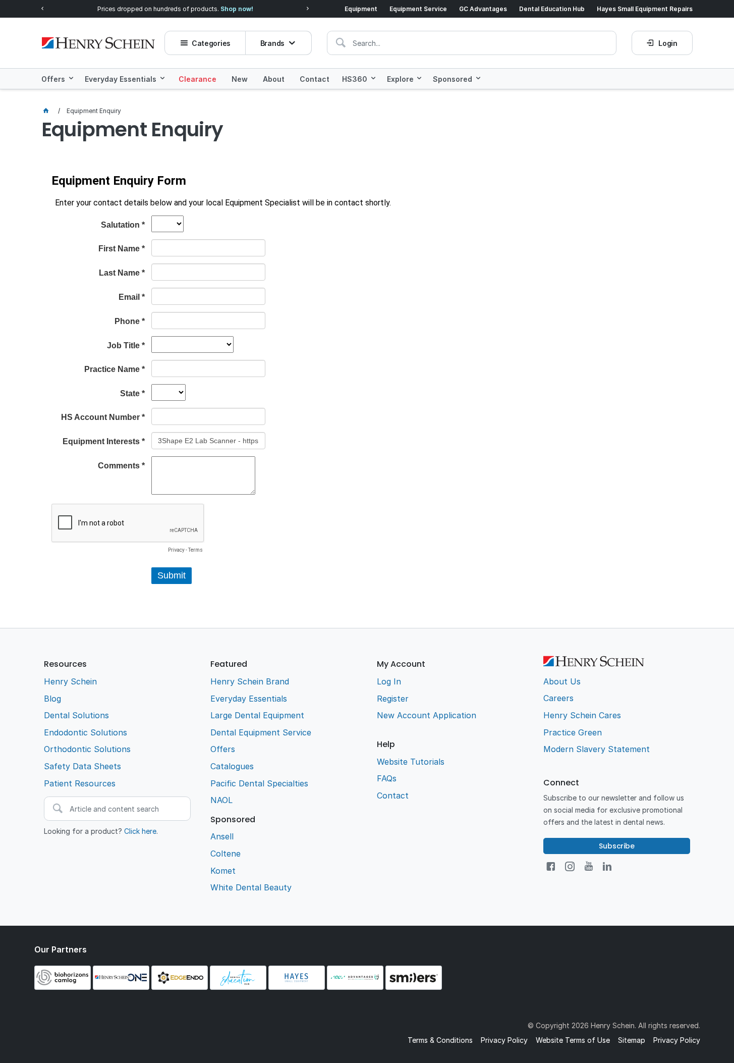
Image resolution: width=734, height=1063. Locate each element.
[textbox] (471, 43)
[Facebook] (550, 866)
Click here (140, 831)
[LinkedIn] (607, 866)
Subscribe (617, 846)
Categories (211, 43)
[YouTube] (588, 866)
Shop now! (236, 9)
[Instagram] (569, 866)
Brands (272, 43)
